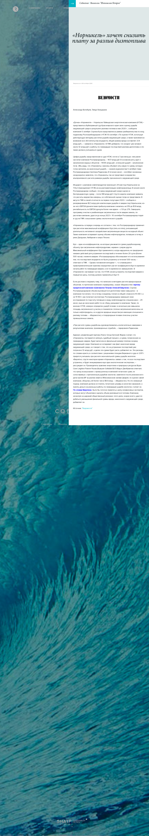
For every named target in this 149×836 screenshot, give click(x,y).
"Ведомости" (87, 408)
